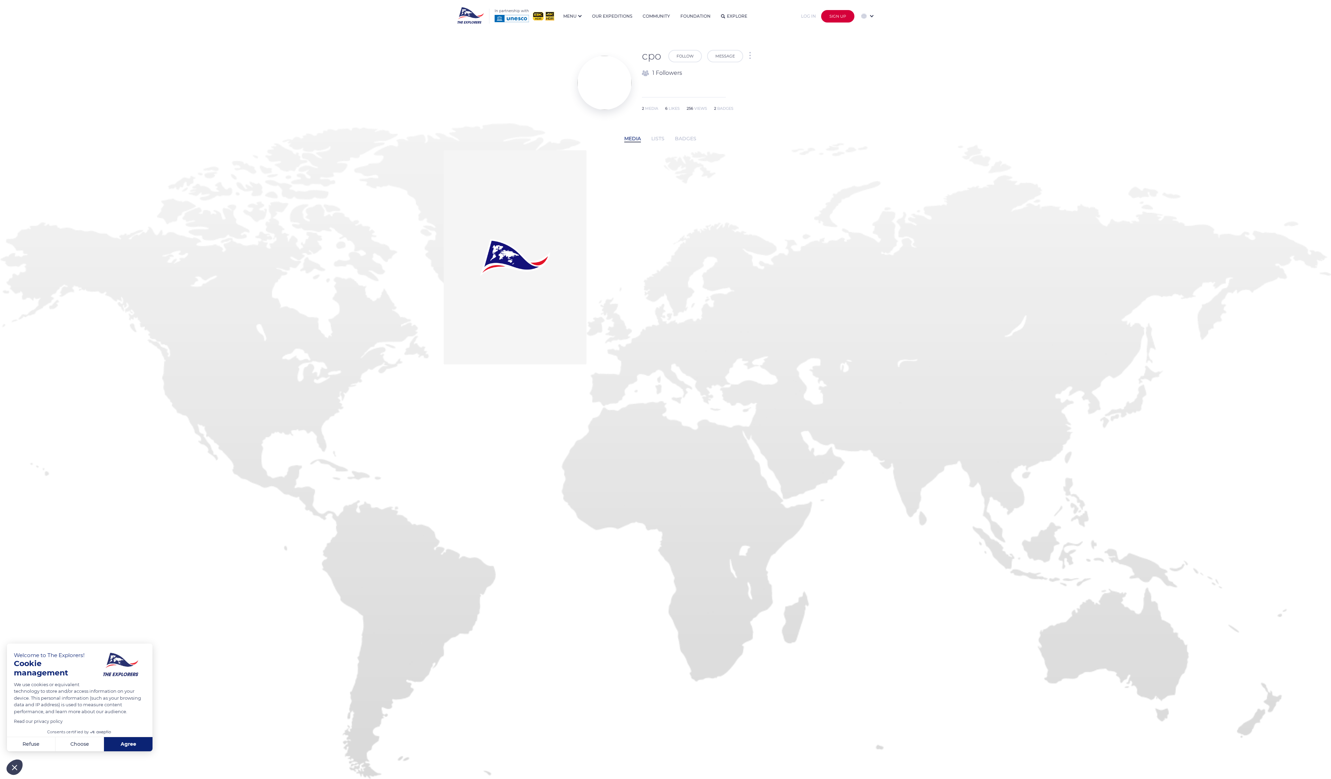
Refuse (31, 744)
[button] (14, 767)
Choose (79, 744)
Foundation (695, 16)
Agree (128, 744)
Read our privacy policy (38, 721)
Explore (737, 16)
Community (656, 16)
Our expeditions (612, 16)
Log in (808, 16)
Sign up (837, 16)
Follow (685, 56)
